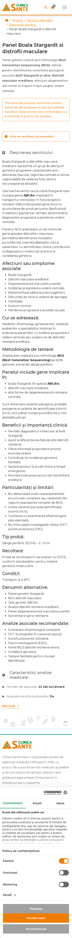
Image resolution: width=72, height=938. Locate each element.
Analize (17, 20)
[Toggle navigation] (64, 7)
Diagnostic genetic (22, 24)
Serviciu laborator (40, 20)
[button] (10, 706)
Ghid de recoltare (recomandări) (32, 136)
